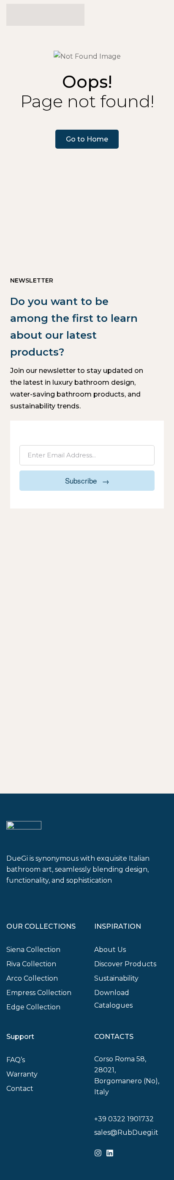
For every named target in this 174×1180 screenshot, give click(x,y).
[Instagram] (98, 1153)
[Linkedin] (110, 1153)
